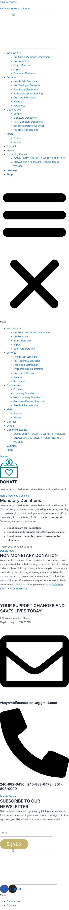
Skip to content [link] (8, 2)
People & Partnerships (25, 129)
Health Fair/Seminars (25, 81)
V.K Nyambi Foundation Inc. (16, 8)
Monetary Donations (25, 117)
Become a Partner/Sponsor (28, 125)
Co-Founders (21, 61)
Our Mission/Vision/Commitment (32, 57)
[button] (34, 251)
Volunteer (12, 170)
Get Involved (14, 109)
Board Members (22, 65)
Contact (11, 146)
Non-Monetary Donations (28, 121)
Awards (17, 101)
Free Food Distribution (26, 89)
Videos (17, 142)
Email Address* (14, 826)
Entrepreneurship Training (28, 93)
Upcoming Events (17, 154)
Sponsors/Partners (24, 73)
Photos (17, 138)
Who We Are (14, 52)
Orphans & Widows (24, 97)
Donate (17, 113)
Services (11, 77)
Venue (10, 150)
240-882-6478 (18, 588)
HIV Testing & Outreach (26, 85)
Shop (10, 174)
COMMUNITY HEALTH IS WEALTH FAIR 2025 (39, 158)
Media (10, 133)
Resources (19, 105)
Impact (17, 69)
